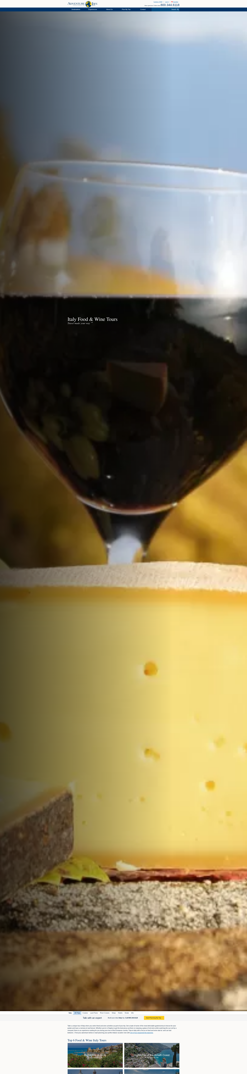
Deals (127, 1013)
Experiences (92, 9)
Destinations (76, 9)
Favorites (175, 2)
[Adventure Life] (82, 3)
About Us (109, 9)
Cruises (85, 1013)
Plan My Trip (126, 9)
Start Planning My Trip (153, 1018)
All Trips (77, 1013)
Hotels (120, 1013)
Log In (167, 2)
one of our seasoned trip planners (141, 1033)
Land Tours (94, 1013)
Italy (70, 1013)
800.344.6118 (170, 5)
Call (131, 1018)
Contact (143, 9)
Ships (114, 1013)
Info (132, 1013)
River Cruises (104, 1013)
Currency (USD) (158, 2)
